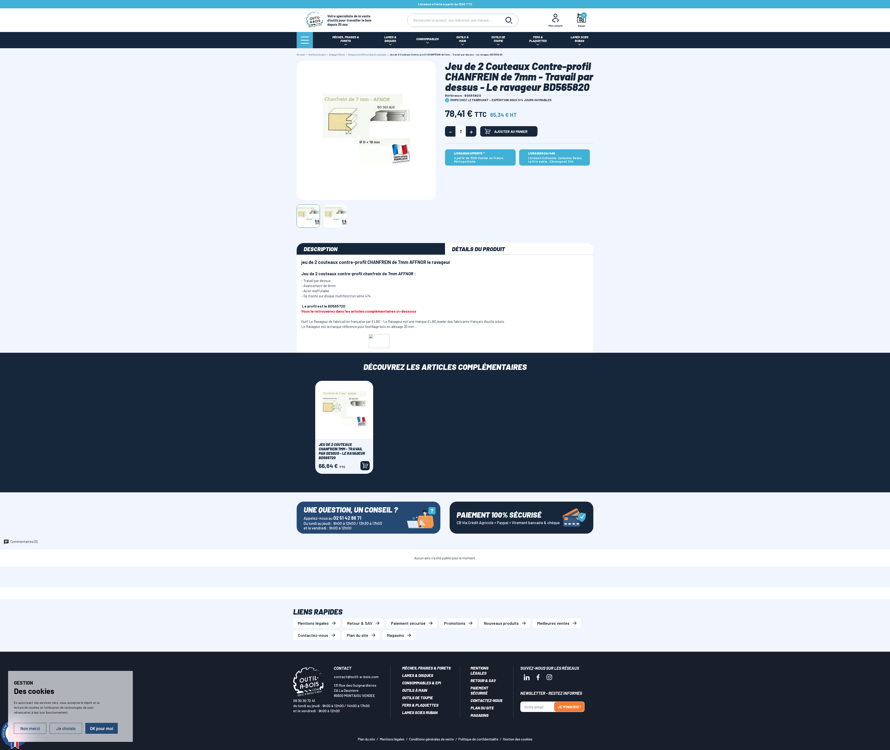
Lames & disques (417, 675)
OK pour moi (101, 728)
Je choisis (66, 728)
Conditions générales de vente (431, 739)
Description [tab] (320, 248)
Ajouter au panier (511, 131)
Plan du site (357, 635)
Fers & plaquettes (420, 705)
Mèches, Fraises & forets (426, 668)
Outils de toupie (417, 697)
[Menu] (305, 40)
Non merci (30, 728)
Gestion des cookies (517, 739)
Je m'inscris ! (569, 707)
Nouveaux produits (501, 623)
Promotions (454, 623)
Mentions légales (313, 623)
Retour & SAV (359, 623)
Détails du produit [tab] (478, 248)
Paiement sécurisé (408, 623)
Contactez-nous (313, 635)
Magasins (395, 635)
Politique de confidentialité (478, 739)
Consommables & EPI (421, 682)
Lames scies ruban (420, 712)
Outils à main (414, 690)
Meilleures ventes (553, 623)
